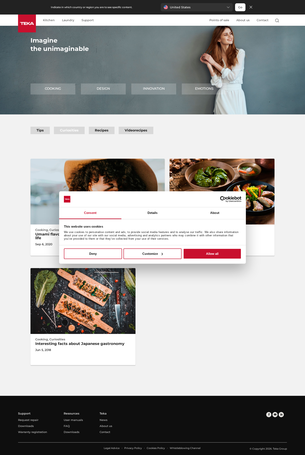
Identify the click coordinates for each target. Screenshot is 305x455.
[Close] (251, 7)
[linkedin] (281, 414)
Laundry (68, 20)
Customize (150, 253)
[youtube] (275, 414)
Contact (262, 20)
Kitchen (49, 20)
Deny (93, 253)
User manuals (73, 420)
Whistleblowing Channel (185, 448)
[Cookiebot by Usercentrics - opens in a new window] (223, 199)
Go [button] (240, 7)
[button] (197, 7)
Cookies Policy (156, 448)
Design (103, 89)
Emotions (204, 89)
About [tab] (214, 213)
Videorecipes (136, 130)
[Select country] (285, 20)
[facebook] (268, 414)
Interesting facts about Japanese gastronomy (79, 343)
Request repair (28, 420)
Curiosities (69, 130)
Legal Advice (112, 448)
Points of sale (219, 20)
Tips (40, 130)
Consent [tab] (90, 213)
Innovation (154, 89)
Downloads (26, 426)
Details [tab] (153, 213)
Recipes (102, 130)
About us (243, 20)
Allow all (212, 253)
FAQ (67, 426)
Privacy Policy (133, 448)
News (103, 420)
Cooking (53, 89)
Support (88, 20)
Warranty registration (32, 432)
